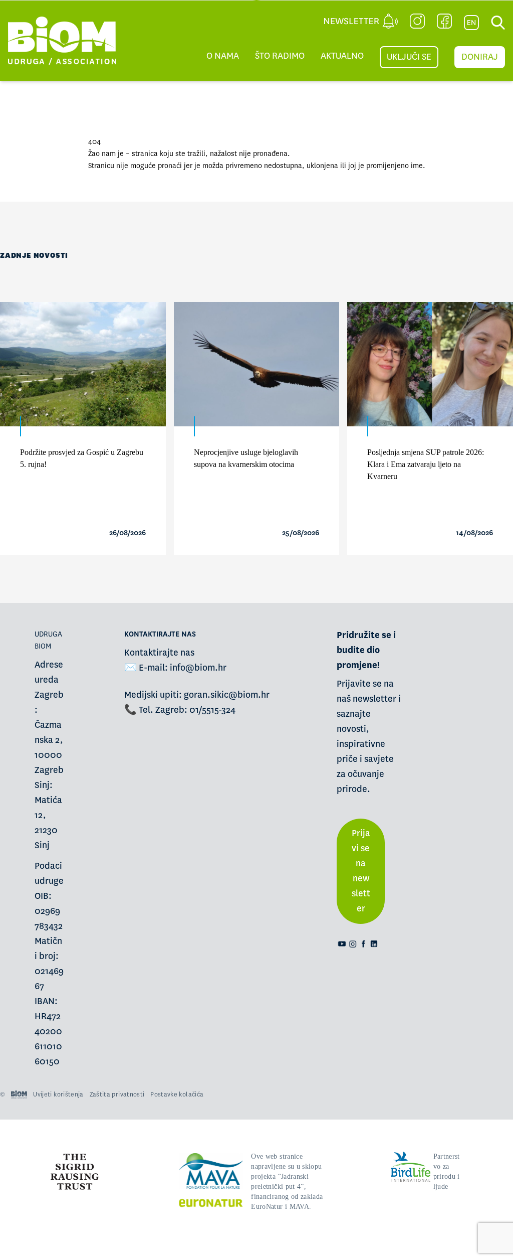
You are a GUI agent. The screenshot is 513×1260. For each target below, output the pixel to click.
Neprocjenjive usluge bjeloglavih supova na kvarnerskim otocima (246, 458)
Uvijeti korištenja (58, 1094)
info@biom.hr (198, 668)
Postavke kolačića (176, 1094)
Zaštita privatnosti (117, 1094)
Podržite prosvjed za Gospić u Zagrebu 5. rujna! (81, 458)
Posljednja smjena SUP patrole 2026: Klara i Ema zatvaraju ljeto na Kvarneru (425, 464)
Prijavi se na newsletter (361, 871)
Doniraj (479, 57)
